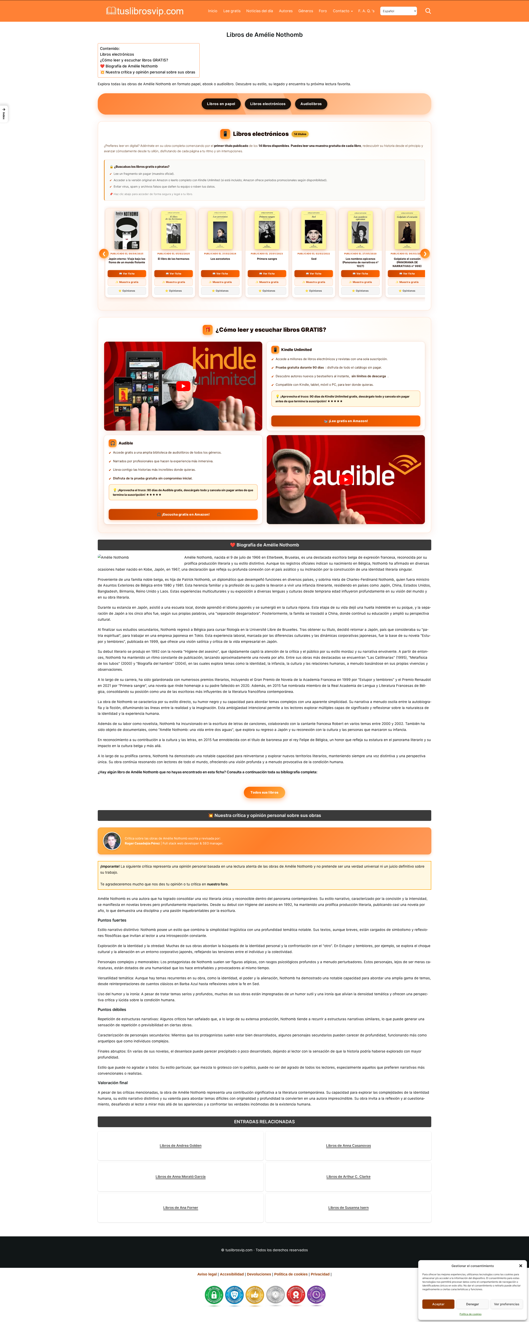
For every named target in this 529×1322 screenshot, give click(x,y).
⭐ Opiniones (126, 290)
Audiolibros (311, 104)
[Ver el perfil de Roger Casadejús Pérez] (112, 841)
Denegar (472, 1304)
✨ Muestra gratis (127, 282)
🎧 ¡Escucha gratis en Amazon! (183, 514)
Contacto (341, 11)
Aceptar (438, 1304)
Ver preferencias (506, 1304)
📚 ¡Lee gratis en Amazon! (346, 421)
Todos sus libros (264, 792)
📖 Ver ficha (127, 273)
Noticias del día (259, 11)
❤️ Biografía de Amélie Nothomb (129, 66)
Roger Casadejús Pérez (142, 843)
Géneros (305, 11)
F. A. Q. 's (366, 11)
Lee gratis (232, 11)
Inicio (212, 11)
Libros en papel (221, 104)
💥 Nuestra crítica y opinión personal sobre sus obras (147, 72)
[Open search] (428, 11)
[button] (521, 1266)
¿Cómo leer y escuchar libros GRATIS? (134, 60)
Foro (323, 11)
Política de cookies (470, 1314)
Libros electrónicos (117, 54)
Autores (286, 11)
